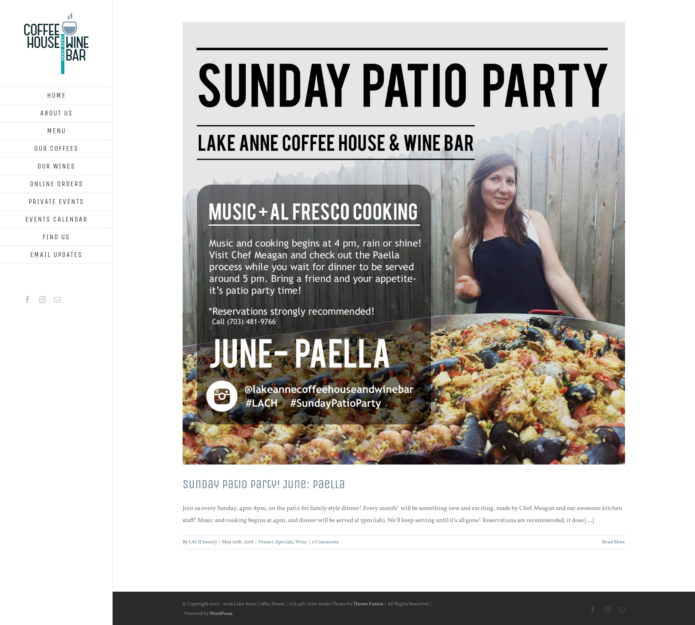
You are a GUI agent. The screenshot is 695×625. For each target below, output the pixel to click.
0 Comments (325, 542)
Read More (613, 542)
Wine (301, 542)
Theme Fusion (368, 604)
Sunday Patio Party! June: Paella (264, 484)
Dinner (265, 542)
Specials (284, 542)
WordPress (221, 614)
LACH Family (203, 542)
